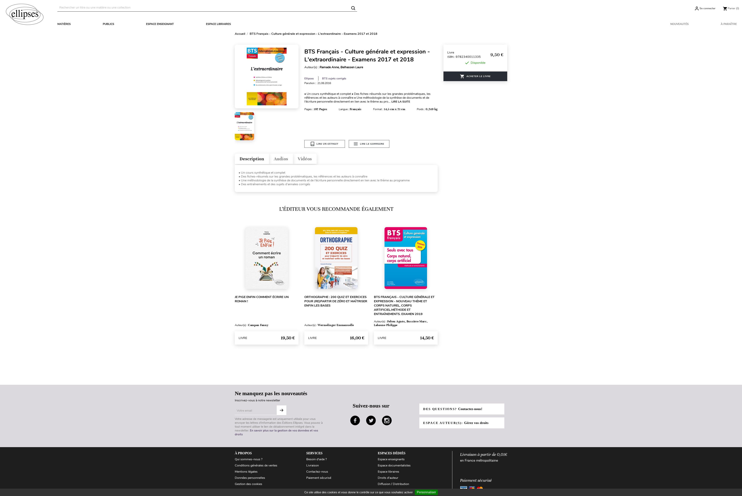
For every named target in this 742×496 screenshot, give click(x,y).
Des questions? (452, 409)
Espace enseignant (160, 24)
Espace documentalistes (394, 465)
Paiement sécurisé (318, 478)
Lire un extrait (327, 143)
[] (353, 8)
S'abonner (281, 410)
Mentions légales (246, 472)
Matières (64, 24)
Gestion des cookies (248, 484)
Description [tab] (252, 159)
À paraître (729, 24)
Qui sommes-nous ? (248, 459)
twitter (371, 420)
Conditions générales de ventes (256, 465)
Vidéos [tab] (305, 159)
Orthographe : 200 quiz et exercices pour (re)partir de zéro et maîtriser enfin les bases (335, 301)
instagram (387, 420)
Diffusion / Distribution (393, 484)
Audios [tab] (281, 159)
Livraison (312, 465)
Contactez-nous (317, 472)
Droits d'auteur (388, 478)
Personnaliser (426, 492)
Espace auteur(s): (455, 423)
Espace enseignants (391, 459)
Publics (108, 24)
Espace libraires (218, 24)
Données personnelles (250, 478)
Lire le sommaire (372, 143)
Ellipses (309, 78)
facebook (355, 420)
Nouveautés (679, 24)
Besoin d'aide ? (316, 459)
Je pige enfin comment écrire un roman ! (262, 299)
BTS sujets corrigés (334, 78)
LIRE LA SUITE (400, 102)
